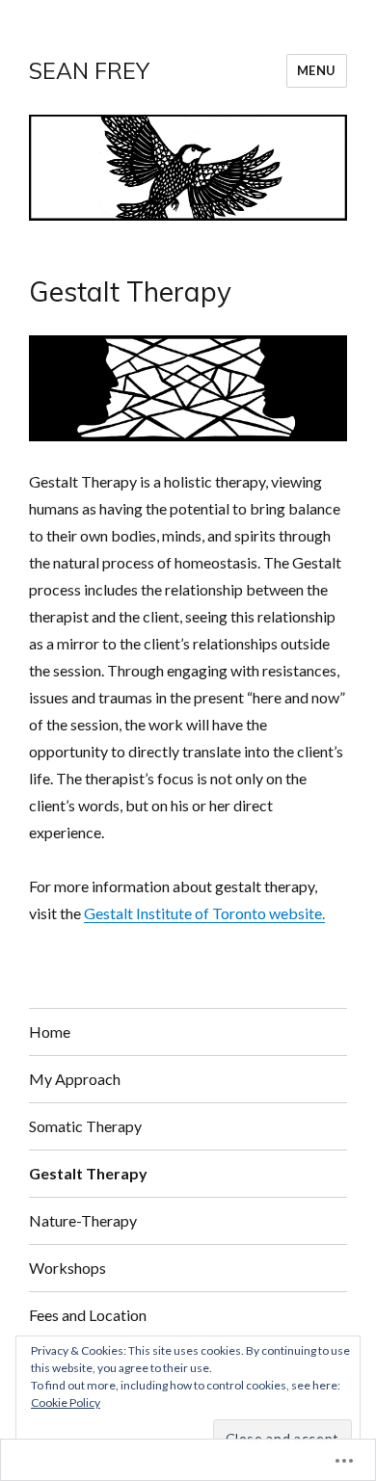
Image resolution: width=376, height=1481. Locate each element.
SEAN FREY (89, 71)
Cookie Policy (65, 1402)
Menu (316, 70)
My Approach (75, 1079)
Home (49, 1031)
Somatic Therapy (85, 1126)
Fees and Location (88, 1315)
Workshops (67, 1267)
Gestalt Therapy (88, 1173)
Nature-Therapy (83, 1220)
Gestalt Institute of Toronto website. (204, 913)
